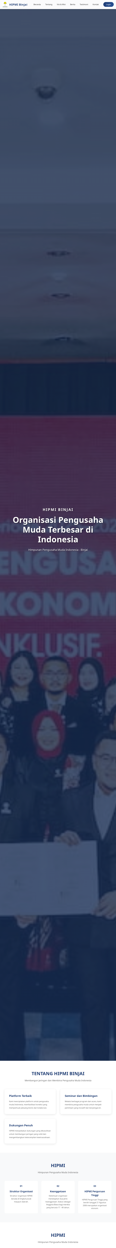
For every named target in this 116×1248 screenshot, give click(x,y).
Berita (72, 4)
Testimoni (84, 4)
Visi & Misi (61, 4)
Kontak (96, 4)
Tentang (48, 4)
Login (108, 4)
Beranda (37, 4)
